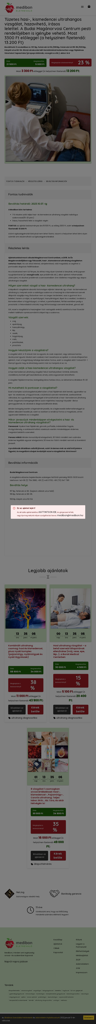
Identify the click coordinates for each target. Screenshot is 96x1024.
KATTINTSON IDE (47, 512)
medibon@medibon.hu (70, 515)
